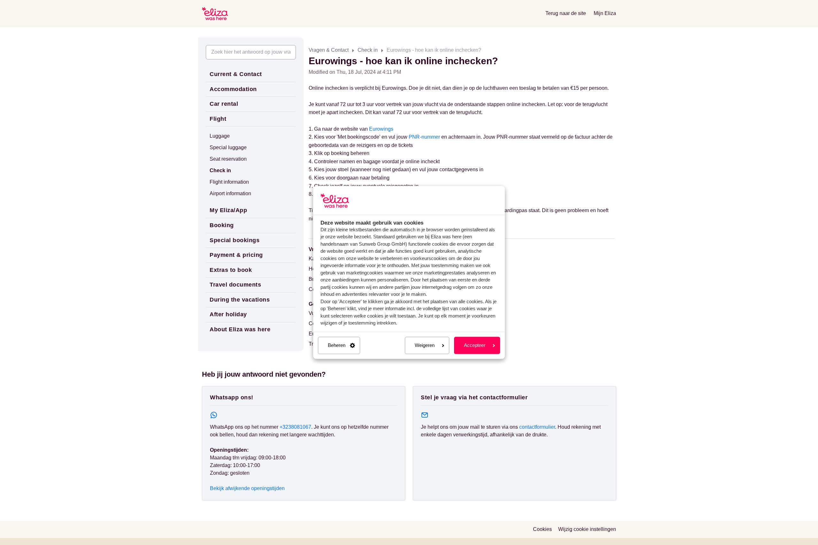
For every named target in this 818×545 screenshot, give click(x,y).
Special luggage (228, 147)
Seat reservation (228, 159)
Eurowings (381, 129)
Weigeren (425, 345)
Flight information (229, 182)
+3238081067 (295, 427)
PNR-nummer (424, 137)
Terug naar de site (565, 13)
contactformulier (537, 427)
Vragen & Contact (329, 50)
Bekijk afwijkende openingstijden (247, 488)
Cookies (542, 529)
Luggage (220, 136)
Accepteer (474, 345)
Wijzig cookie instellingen (587, 529)
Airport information (230, 193)
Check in (368, 50)
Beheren (336, 345)
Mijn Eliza (605, 13)
